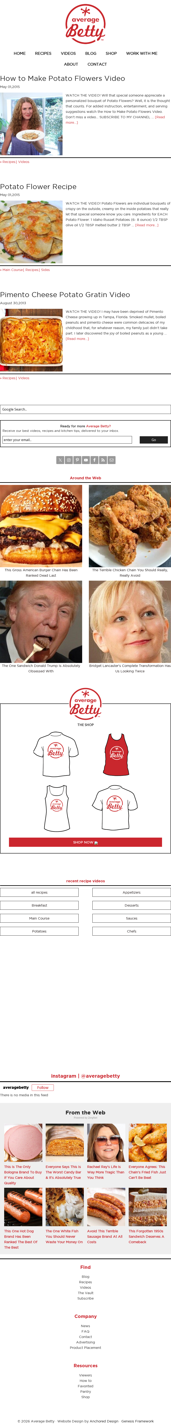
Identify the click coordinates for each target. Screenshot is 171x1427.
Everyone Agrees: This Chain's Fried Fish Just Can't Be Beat (147, 1172)
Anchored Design (104, 1421)
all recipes (39, 892)
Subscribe (85, 1298)
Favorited (85, 1386)
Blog (85, 1276)
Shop (85, 1397)
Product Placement (85, 1347)
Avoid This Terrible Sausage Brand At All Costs (104, 1236)
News (85, 1326)
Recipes (9, 162)
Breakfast (39, 905)
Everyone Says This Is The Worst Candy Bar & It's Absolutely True (63, 1172)
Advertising (85, 1342)
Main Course (13, 270)
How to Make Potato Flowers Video (62, 78)
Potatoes (39, 931)
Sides (45, 270)
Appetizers (132, 892)
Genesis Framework (137, 1421)
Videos (23, 162)
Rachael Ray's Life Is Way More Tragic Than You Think (105, 1172)
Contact (85, 1337)
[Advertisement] (31, 1002)
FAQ (85, 1331)
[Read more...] (146, 225)
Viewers (85, 1375)
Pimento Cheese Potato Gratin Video (65, 294)
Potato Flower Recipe (38, 186)
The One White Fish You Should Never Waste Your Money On (64, 1236)
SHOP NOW (83, 842)
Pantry (85, 1391)
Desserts (132, 905)
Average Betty (85, 24)
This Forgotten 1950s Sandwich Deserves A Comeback (146, 1236)
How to (86, 1380)
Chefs (131, 931)
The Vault (85, 1293)
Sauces (131, 918)
